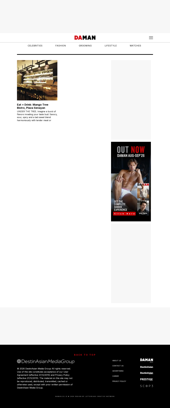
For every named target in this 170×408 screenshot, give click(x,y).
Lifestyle (111, 45)
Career (115, 376)
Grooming (85, 45)
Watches (135, 45)
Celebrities (35, 45)
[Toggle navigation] (151, 38)
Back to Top (85, 354)
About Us (116, 361)
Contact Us (118, 366)
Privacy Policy (119, 381)
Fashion (60, 45)
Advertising (118, 371)
